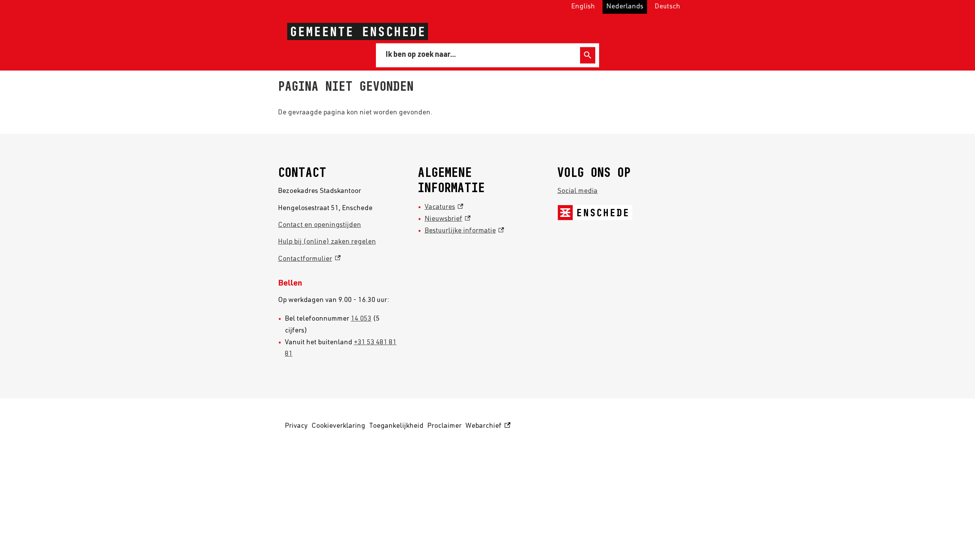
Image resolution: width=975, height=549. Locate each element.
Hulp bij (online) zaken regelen (327, 242)
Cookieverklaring (338, 426)
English (583, 6)
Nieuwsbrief (448, 219)
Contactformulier (309, 259)
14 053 (361, 319)
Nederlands (624, 6)
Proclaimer (444, 426)
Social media (577, 191)
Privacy (296, 426)
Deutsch (667, 6)
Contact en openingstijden (319, 225)
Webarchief (486, 427)
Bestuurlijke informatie (464, 231)
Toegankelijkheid (396, 426)
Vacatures (444, 207)
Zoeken (587, 55)
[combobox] (479, 55)
